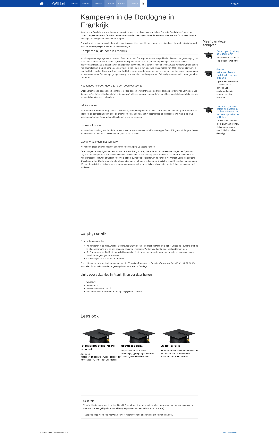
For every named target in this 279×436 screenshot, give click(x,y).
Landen (110, 3)
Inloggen (235, 3)
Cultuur (86, 3)
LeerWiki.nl (54, 3)
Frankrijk (134, 3)
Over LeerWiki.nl (229, 432)
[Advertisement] (139, 200)
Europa (121, 3)
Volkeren (98, 3)
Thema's (74, 3)
